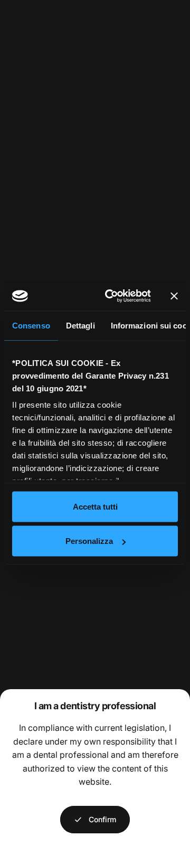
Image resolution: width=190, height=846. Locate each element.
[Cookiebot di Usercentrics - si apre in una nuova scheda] (111, 296)
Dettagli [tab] (80, 325)
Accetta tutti (95, 506)
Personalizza (89, 541)
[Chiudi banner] (174, 295)
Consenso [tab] (31, 325)
